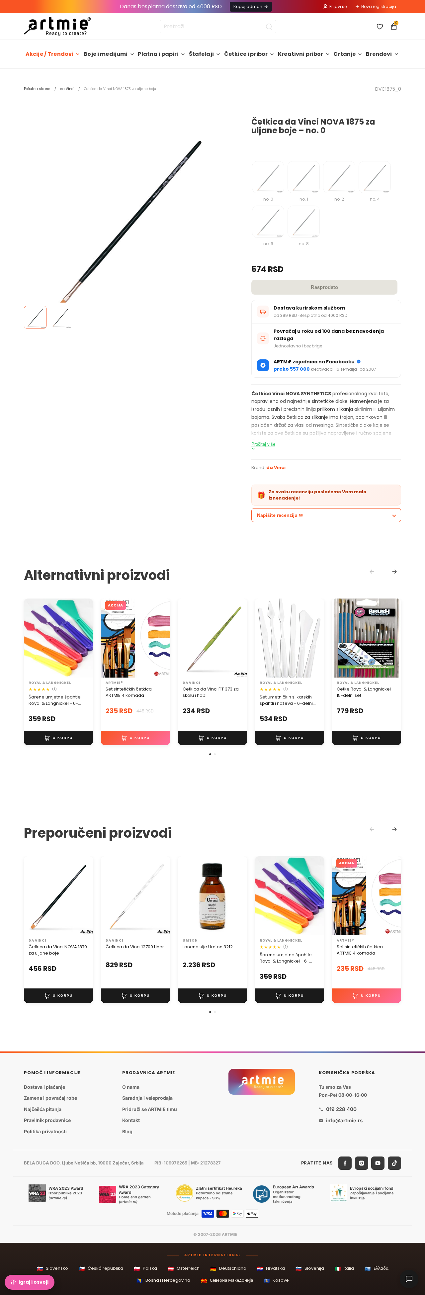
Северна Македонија (227, 1280)
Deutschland (228, 1268)
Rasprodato (324, 287)
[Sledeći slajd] (162, 638)
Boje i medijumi (106, 54)
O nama (130, 1087)
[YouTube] (377, 1163)
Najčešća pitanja (42, 1109)
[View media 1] (35, 317)
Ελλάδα (376, 1268)
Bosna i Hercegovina (163, 1280)
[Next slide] (394, 571)
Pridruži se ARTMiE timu (149, 1109)
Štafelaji (201, 54)
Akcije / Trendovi (50, 54)
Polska (145, 1268)
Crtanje (344, 54)
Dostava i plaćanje (44, 1087)
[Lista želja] (379, 26)
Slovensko (52, 1268)
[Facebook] (345, 1163)
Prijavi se (338, 6)
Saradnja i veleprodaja (147, 1098)
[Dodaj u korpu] (58, 738)
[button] (210, 754)
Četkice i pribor (246, 54)
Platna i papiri (158, 54)
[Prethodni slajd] (108, 638)
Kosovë (276, 1280)
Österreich (184, 1268)
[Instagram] (361, 1163)
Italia (344, 1268)
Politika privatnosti (45, 1131)
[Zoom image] (127, 221)
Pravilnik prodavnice (47, 1120)
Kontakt (131, 1120)
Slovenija (310, 1268)
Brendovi (379, 54)
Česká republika (101, 1268)
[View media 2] (60, 317)
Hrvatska (271, 1268)
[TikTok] (394, 1163)
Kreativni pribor (300, 54)
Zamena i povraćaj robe (50, 1098)
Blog (127, 1131)
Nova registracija (378, 6)
